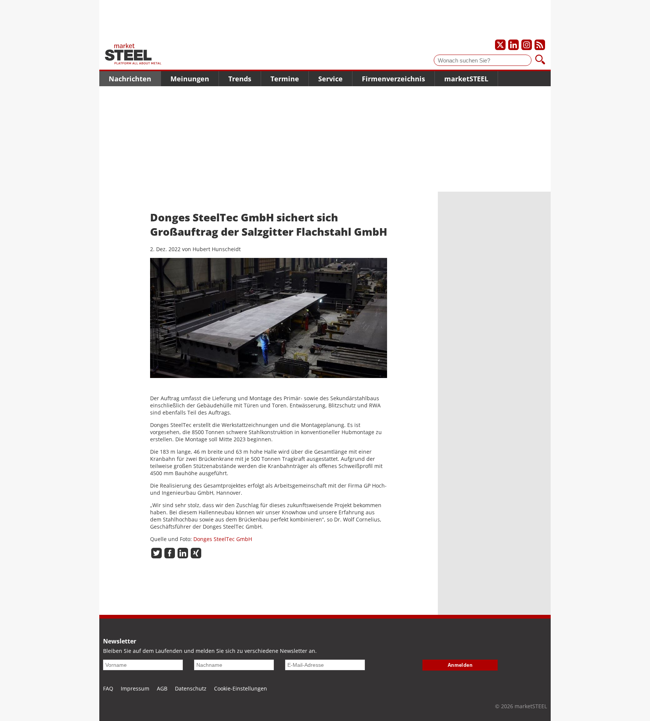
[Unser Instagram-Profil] (526, 45)
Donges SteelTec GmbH (222, 539)
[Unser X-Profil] (500, 45)
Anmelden (460, 665)
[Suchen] (540, 60)
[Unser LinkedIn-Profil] (513, 45)
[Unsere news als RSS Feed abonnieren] (540, 45)
